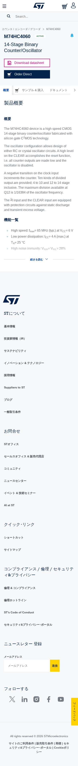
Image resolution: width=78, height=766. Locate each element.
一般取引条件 (12, 411)
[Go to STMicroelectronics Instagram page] (36, 700)
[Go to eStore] (65, 6)
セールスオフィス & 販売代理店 (24, 456)
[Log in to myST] (73, 6)
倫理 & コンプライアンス (20, 588)
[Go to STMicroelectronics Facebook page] (48, 700)
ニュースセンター (15, 480)
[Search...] (8, 16)
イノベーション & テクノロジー (24, 363)
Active (40, 36)
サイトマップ (12, 549)
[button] (4, 6)
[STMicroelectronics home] (39, 6)
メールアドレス (13, 656)
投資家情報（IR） (15, 338)
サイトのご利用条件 (22, 743)
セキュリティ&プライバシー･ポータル (28, 624)
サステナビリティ (15, 350)
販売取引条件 (45, 743)
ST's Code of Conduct (19, 612)
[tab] (6, 90)
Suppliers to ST (14, 387)
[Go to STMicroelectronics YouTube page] (60, 700)
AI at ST (9, 505)
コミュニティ (12, 468)
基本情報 (9, 326)
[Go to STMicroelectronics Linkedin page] (24, 700)
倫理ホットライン (15, 600)
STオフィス (11, 444)
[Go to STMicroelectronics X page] (13, 700)
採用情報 (9, 375)
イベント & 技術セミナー (20, 493)
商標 (58, 743)
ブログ (8, 399)
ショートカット (14, 537)
